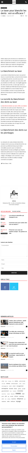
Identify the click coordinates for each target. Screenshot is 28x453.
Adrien (3, 15)
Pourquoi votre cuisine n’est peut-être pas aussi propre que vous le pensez (18, 344)
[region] (14, 437)
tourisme (13, 399)
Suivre (14, 283)
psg (8, 396)
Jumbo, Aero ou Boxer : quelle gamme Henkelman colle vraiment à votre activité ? (17, 322)
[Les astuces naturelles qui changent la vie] (4, 217)
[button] (26, 2)
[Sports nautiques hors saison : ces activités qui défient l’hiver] (4, 366)
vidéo (8, 401)
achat (3, 381)
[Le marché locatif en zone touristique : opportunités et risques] (4, 355)
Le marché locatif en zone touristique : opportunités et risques (17, 355)
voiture (13, 401)
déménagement (5, 386)
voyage (18, 401)
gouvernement (5, 391)
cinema (8, 383)
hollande (14, 391)
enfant (14, 386)
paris (3, 396)
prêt (6, 396)
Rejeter (14, 450)
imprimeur (4, 393)
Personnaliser (14, 446)
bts (13, 381)
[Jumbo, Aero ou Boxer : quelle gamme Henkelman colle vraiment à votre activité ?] (4, 322)
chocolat (3, 383)
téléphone (20, 399)
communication (14, 383)
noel (23, 394)
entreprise (5, 388)
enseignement (20, 386)
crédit (20, 383)
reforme (16, 396)
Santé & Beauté (3, 7)
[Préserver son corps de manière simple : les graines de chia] (4, 231)
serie (3, 399)
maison (8, 393)
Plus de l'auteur (16, 211)
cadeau (16, 381)
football (11, 388)
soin (5, 398)
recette (11, 396)
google (23, 388)
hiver (11, 391)
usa (24, 398)
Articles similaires (6, 211)
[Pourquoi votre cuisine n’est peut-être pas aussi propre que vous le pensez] (4, 344)
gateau (19, 388)
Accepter (14, 442)
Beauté (2, 226)
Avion (6, 381)
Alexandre (3, 326)
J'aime (5, 283)
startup (9, 398)
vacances (4, 401)
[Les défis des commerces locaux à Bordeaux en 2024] (4, 333)
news (18, 393)
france (15, 388)
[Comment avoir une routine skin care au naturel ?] (4, 224)
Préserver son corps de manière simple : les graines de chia (18, 231)
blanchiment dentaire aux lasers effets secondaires (14, 105)
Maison (2, 219)
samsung (21, 396)
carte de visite (22, 381)
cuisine (23, 383)
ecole (10, 386)
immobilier (20, 391)
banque (9, 381)
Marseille (13, 393)
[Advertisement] (14, 46)
